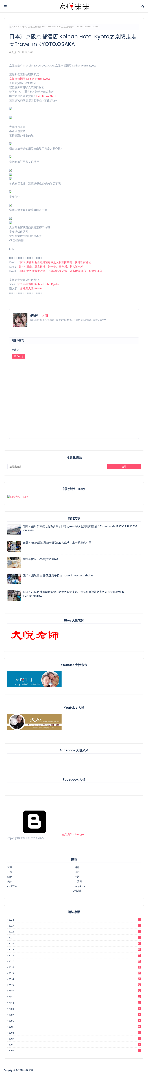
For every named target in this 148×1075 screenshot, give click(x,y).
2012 (74, 991)
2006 (74, 1020)
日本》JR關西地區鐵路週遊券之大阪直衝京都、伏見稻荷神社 (54, 262)
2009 (74, 1008)
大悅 (13, 52)
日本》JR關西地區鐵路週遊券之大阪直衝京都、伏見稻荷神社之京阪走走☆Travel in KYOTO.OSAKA (73, 594)
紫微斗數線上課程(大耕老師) (40, 559)
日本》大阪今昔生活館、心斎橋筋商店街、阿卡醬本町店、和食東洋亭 (60, 271)
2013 (74, 985)
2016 (74, 967)
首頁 (11, 26)
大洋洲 (78, 881)
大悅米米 (28, 1070)
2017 (74, 961)
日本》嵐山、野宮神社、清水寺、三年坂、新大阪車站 (50, 266)
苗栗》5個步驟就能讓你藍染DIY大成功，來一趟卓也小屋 (57, 543)
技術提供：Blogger (73, 834)
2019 (74, 949)
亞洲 (77, 872)
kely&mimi (80, 886)
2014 (74, 979)
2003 (74, 1038)
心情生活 (12, 886)
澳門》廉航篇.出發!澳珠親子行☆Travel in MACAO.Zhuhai (58, 575)
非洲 (77, 876)
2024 (74, 919)
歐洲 (9, 876)
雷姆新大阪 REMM (31, 288)
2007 (74, 1014)
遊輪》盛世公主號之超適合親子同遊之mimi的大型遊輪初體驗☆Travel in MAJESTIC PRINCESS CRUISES (80, 528)
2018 (74, 955)
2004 (74, 1032)
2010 (74, 1003)
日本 (18, 26)
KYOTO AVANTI (46, 96)
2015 (74, 973)
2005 (74, 1026)
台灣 (9, 872)
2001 (74, 1044)
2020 (74, 943)
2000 (74, 1050)
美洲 (9, 881)
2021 (74, 937)
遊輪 (77, 867)
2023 (74, 925)
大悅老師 (77, 890)
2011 (74, 997)
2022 (74, 931)
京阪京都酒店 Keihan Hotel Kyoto (30, 78)
